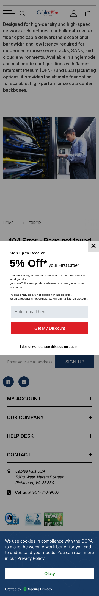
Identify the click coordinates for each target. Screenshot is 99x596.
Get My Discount (49, 328)
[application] (49, 563)
